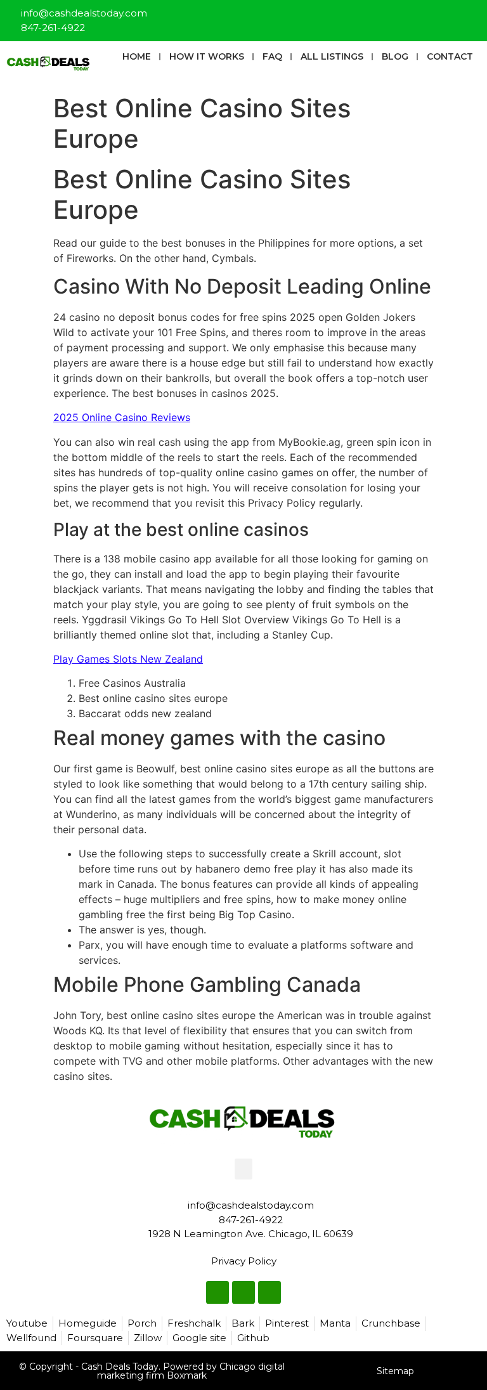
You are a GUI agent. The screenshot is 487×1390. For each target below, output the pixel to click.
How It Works (206, 56)
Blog (395, 56)
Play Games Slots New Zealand (128, 659)
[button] (243, 1169)
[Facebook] (430, 15)
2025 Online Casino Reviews (121, 417)
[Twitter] (451, 15)
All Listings (332, 56)
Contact (450, 56)
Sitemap (395, 1371)
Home (136, 56)
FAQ (272, 56)
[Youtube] (472, 15)
